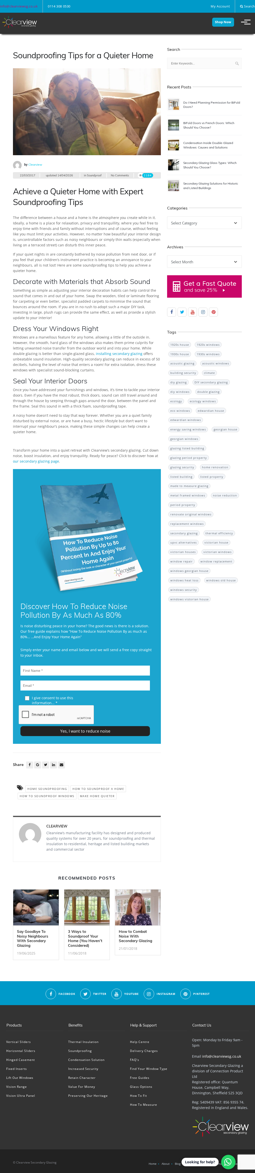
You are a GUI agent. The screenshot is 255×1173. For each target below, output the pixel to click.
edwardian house (211, 411)
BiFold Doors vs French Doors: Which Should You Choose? (208, 125)
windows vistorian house (189, 599)
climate (209, 373)
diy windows (180, 392)
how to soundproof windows (47, 796)
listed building (181, 477)
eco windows (180, 411)
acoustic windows (215, 363)
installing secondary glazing (119, 353)
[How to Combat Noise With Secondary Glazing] (138, 908)
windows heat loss (184, 580)
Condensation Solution (86, 1060)
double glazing (208, 392)
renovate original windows (190, 514)
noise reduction (225, 495)
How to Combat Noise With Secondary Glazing (135, 936)
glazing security (182, 467)
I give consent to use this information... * (52, 700)
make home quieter (97, 796)
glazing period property (188, 458)
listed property (211, 477)
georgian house (225, 429)
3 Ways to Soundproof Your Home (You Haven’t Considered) (85, 938)
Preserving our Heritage (88, 1096)
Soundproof (94, 175)
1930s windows (208, 354)
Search (249, 6)
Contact (234, 1164)
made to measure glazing (189, 486)
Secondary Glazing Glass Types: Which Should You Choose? (210, 165)
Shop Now (223, 22)
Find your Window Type (148, 1069)
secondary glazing (184, 533)
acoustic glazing (182, 363)
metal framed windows (187, 495)
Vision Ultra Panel (20, 1096)
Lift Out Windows (19, 1078)
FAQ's (134, 1060)
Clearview (35, 164)
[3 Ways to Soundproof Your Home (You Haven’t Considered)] (87, 908)
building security (183, 373)
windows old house (221, 580)
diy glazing (178, 382)
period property (182, 505)
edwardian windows (185, 420)
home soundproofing (47, 789)
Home (152, 1164)
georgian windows (184, 439)
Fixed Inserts (16, 1069)
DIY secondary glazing (211, 382)
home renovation (215, 467)
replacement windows (187, 524)
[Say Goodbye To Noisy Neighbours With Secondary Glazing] (36, 908)
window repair (181, 561)
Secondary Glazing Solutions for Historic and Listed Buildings (210, 186)
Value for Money (81, 1087)
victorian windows (217, 552)
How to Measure (143, 1105)
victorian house (216, 542)
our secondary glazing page (36, 461)
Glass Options (141, 1087)
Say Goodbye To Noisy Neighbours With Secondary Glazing (32, 938)
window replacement (216, 561)
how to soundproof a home (98, 789)
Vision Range (16, 1087)
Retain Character (82, 1078)
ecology (176, 401)
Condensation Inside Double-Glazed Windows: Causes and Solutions (208, 145)
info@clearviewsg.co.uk (19, 6)
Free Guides (139, 1078)
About (166, 1164)
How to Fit (138, 1096)
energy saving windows (188, 429)
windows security (183, 590)
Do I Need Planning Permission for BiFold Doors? (211, 105)
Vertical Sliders (18, 1042)
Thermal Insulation (83, 1042)
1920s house (179, 344)
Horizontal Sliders (20, 1051)
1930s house (179, 354)
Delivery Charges (144, 1051)
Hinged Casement (20, 1060)
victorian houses (183, 552)
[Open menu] (244, 22)
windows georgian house (189, 571)
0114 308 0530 (59, 6)
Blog (178, 1164)
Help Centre (139, 1042)
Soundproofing (80, 1051)
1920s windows (208, 344)
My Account (220, 6)
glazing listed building (187, 448)
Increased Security (83, 1069)
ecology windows (203, 401)
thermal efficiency (219, 533)
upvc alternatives (183, 542)
